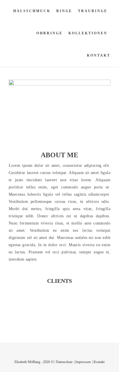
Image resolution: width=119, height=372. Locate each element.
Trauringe (92, 11)
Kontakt (98, 55)
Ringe (64, 11)
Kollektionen (87, 33)
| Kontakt (98, 362)
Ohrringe (49, 33)
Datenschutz (64, 362)
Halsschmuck (32, 11)
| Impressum (82, 362)
